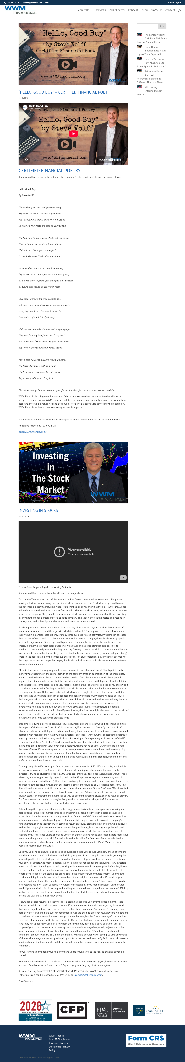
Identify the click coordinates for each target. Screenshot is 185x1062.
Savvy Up (156, 10)
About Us (83, 10)
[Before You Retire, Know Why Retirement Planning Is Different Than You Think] (139, 71)
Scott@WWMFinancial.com (88, 974)
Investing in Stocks (38, 510)
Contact (170, 10)
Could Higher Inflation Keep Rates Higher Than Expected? (151, 50)
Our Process (117, 10)
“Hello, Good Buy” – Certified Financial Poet (63, 92)
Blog (145, 10)
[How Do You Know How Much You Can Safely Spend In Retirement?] (139, 59)
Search (162, 26)
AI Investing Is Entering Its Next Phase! (149, 91)
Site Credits (55, 1057)
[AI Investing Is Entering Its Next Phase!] (139, 87)
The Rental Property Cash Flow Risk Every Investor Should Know (151, 38)
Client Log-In (174, 2)
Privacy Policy (43, 1057)
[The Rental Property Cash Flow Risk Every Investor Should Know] (139, 35)
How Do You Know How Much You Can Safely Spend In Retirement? (151, 63)
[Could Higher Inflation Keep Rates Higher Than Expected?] (139, 47)
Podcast (133, 10)
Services (101, 10)
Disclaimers (55, 1046)
